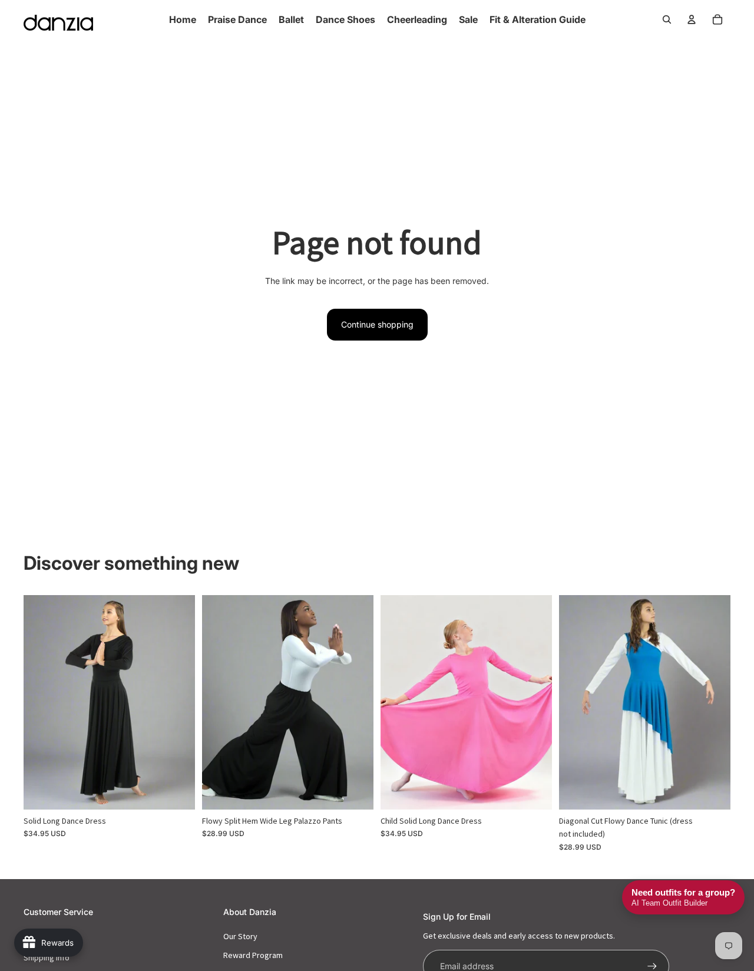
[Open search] (667, 19)
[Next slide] (177, 702)
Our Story (240, 936)
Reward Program (253, 955)
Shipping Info (47, 957)
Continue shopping (377, 324)
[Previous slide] (41, 702)
